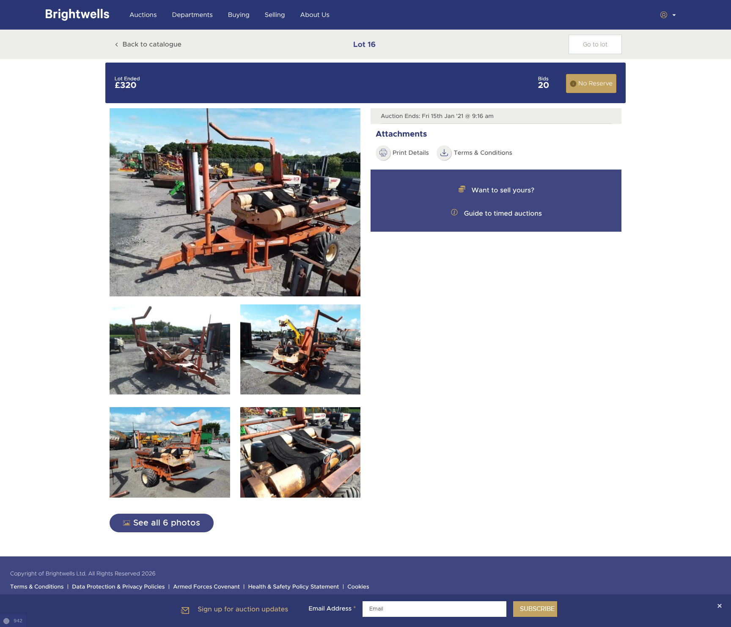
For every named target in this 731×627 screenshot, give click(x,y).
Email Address (332, 609)
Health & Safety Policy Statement (293, 587)
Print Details (411, 153)
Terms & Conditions (37, 587)
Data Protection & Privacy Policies (118, 587)
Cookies (358, 587)
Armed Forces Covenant (206, 587)
